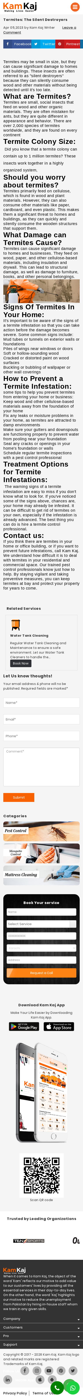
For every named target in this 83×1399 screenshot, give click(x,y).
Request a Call (41, 973)
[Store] (24, 1026)
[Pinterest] (61, 1370)
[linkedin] (7, 1379)
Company (11, 1318)
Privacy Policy (15, 1393)
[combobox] (38, 924)
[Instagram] (37, 1370)
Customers (13, 1327)
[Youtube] (48, 1370)
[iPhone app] (40, 1379)
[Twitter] (73, 1370)
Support (10, 1344)
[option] (41, 642)
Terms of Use (44, 1393)
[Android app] (52, 1379)
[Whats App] (73, 1388)
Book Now (21, 663)
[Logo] (26, 7)
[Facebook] (24, 1370)
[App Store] (59, 1026)
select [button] (73, 924)
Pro (6, 1335)
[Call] (75, 7)
